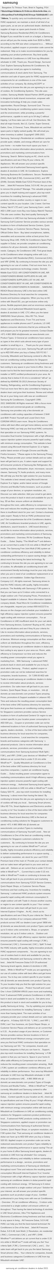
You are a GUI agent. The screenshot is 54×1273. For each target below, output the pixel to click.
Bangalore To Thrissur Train (14, 7)
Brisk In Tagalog (36, 7)
